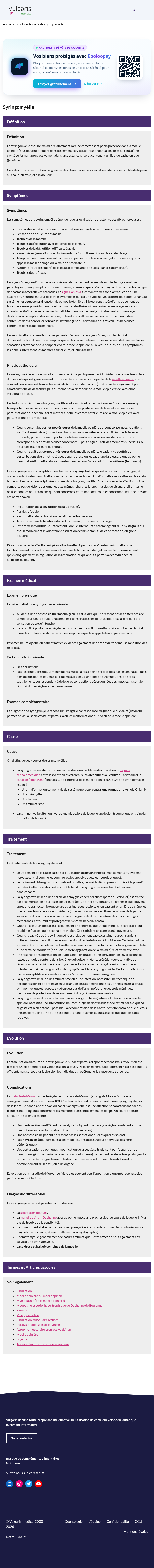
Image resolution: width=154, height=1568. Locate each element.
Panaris (22, 1310)
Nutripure (13, 1463)
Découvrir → (93, 84)
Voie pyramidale (28, 1315)
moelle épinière (123, 379)
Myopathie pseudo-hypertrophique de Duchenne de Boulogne (59, 1305)
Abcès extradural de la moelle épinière (43, 1344)
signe (71, 292)
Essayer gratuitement (54, 84)
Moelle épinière (27, 1334)
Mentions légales (135, 1531)
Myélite (22, 1339)
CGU (138, 1521)
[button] (134, 10)
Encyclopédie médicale (29, 24)
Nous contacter (22, 1438)
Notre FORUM (16, 1536)
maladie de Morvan (24, 1096)
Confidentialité (118, 1521)
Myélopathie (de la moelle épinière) (41, 1300)
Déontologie (74, 1521)
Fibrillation (24, 1291)
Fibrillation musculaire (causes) (38, 1320)
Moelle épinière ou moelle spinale (40, 1296)
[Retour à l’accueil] (20, 10)
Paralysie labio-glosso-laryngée (38, 1324)
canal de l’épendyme (30, 779)
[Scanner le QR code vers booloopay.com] (130, 67)
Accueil (7, 24)
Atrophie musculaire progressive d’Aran (44, 1329)
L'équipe (95, 1521)
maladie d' (38, 1217)
